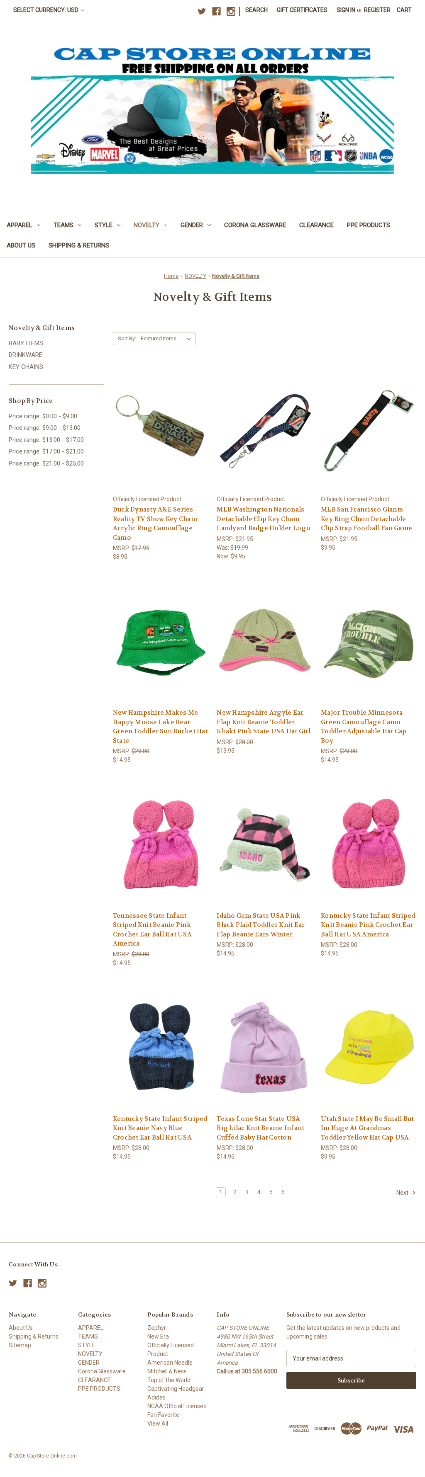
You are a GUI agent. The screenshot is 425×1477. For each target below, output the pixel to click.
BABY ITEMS (26, 343)
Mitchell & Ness (167, 1371)
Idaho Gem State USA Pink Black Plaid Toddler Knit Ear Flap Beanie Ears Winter (261, 925)
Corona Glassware (255, 225)
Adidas (156, 1397)
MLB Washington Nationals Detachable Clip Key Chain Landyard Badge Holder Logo (263, 518)
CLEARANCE (316, 225)
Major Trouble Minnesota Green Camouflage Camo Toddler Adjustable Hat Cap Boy (364, 726)
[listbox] (167, 338)
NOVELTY (146, 225)
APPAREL (19, 225)
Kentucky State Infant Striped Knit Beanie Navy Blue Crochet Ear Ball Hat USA (160, 1128)
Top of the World (169, 1380)
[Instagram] (231, 11)
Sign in (346, 10)
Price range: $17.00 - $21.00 (46, 451)
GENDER (192, 225)
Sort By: (127, 338)
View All (157, 1423)
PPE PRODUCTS (368, 225)
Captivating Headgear (175, 1388)
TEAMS (63, 225)
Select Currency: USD (46, 10)
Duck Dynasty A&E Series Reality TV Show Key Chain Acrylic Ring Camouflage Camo (155, 523)
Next (403, 1192)
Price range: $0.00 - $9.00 (43, 416)
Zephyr (156, 1327)
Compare (158, 428)
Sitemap (20, 1345)
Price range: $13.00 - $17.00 (46, 440)
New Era (158, 1336)
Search (256, 10)
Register (377, 10)
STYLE (103, 225)
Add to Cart (161, 442)
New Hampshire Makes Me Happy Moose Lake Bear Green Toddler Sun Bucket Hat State (160, 726)
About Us (21, 245)
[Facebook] (216, 11)
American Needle (170, 1362)
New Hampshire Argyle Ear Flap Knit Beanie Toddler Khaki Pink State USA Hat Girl (263, 721)
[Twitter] (202, 11)
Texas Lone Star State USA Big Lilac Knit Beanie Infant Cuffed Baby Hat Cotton (260, 1128)
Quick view (159, 413)
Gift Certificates (302, 10)
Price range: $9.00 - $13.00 (45, 428)
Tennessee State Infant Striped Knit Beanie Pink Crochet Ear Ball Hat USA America (152, 930)
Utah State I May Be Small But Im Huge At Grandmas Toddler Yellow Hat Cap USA (367, 1128)
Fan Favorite (163, 1415)
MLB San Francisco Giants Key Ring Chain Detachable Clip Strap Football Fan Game (366, 518)
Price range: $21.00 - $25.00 (46, 463)
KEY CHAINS (26, 367)
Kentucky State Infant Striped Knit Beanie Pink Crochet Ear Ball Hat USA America (368, 925)
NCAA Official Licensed (177, 1406)
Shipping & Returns (79, 245)
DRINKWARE (25, 355)
